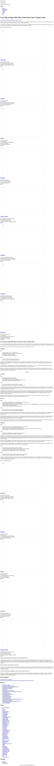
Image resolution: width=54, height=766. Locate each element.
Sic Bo (4, 745)
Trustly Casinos (5, 752)
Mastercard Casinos (6, 732)
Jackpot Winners (5, 724)
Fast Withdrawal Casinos (7, 716)
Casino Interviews (6, 712)
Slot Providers (5, 747)
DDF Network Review (32, 391)
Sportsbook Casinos (6, 749)
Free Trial (2, 105)
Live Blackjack (5, 726)
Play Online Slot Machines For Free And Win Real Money (12, 699)
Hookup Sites (5, 722)
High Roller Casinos (6, 721)
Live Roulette (5, 729)
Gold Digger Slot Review (7, 693)
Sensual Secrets (3, 2)
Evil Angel (2, 293)
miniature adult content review (16, 437)
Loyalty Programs (5, 731)
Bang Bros (2, 177)
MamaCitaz (3, 332)
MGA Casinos (5, 733)
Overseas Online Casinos (7, 698)
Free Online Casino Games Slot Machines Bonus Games (12, 691)
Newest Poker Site (6, 692)
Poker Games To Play (6, 684)
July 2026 (4, 761)
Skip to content (2, 0)
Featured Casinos (5, 717)
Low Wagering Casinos (6, 730)
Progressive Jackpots (6, 740)
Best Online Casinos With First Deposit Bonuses (11, 686)
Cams (3, 710)
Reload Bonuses (5, 741)
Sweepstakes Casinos (6, 750)
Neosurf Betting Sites (6, 695)
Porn (3, 739)
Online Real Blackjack (6, 702)
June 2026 (4, 762)
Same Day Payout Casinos (7, 743)
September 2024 (5, 763)
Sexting (4, 744)
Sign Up (1, 183)
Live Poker (4, 728)
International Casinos (6, 723)
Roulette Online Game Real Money (8, 690)
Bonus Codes (5, 689)
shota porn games (35, 404)
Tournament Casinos (6, 751)
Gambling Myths (5, 719)
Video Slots (4, 753)
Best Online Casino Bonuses (7, 688)
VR (3, 755)
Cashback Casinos (6, 711)
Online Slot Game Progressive (8, 700)
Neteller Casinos (5, 734)
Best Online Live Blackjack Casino (8, 685)
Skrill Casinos (5, 746)
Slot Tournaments (5, 748)
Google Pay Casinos (6, 720)
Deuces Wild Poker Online (7, 696)
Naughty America (4, 216)
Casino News (5, 713)
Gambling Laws (5, 718)
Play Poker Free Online (6, 697)
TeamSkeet (2, 255)
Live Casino (5, 727)
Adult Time (2, 59)
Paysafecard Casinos (6, 738)
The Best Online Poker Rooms (8, 687)
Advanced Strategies (6, 707)
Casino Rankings (5, 714)
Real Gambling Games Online (8, 694)
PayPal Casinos (5, 737)
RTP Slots (4, 742)
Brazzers (2, 138)
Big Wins (4, 709)
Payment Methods (6, 736)
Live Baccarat (5, 725)
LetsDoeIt (2, 98)
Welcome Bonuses (6, 756)
